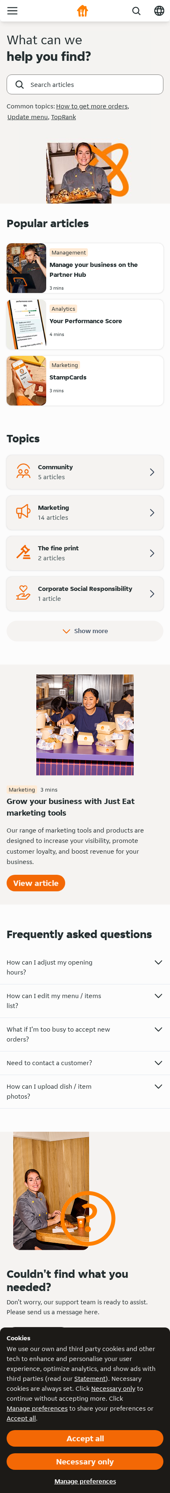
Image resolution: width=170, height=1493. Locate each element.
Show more (91, 630)
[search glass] (136, 11)
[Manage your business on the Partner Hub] (26, 268)
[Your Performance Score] (26, 324)
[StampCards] (26, 381)
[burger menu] (12, 11)
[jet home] (82, 11)
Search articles (52, 84)
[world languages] (159, 11)
